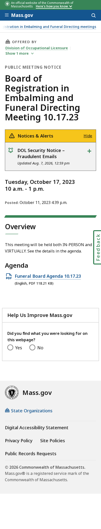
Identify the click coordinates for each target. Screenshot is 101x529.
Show (17, 53)
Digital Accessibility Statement (36, 427)
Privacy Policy (18, 440)
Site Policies (52, 440)
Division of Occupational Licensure (36, 47)
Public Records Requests (30, 453)
